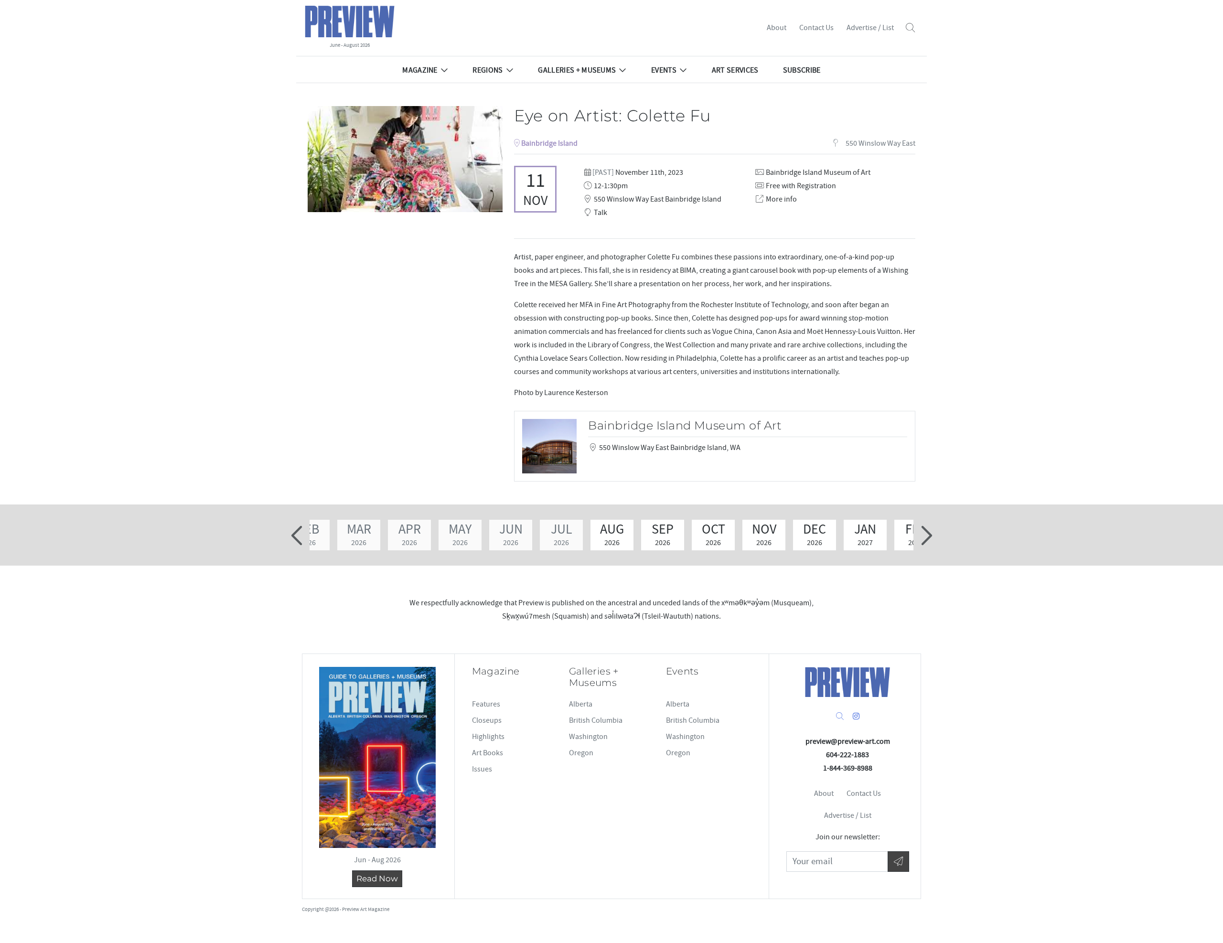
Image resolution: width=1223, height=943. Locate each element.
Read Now (377, 878)
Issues (482, 769)
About (776, 27)
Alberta (580, 704)
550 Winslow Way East (879, 143)
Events (663, 70)
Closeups (487, 720)
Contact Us (816, 27)
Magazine (420, 70)
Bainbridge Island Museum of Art (818, 172)
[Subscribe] (898, 861)
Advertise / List (870, 27)
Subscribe (802, 70)
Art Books (487, 753)
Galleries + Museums (577, 70)
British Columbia (595, 720)
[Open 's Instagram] (856, 716)
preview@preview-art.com (847, 741)
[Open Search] (910, 28)
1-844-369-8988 (847, 768)
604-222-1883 (847, 755)
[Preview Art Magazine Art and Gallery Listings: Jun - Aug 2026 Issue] (377, 757)
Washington (588, 736)
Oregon (581, 753)
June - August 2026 (350, 45)
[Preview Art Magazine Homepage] (847, 681)
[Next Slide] (925, 535)
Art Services (735, 70)
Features (486, 704)
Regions (487, 70)
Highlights (488, 736)
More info (781, 199)
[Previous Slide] (298, 535)
